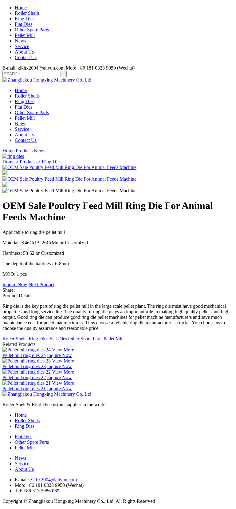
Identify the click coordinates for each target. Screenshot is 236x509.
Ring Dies (24, 18)
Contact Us (26, 57)
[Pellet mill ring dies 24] (26, 349)
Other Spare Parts (32, 29)
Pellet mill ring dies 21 (24, 388)
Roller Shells (27, 13)
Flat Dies (23, 24)
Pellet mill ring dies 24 (24, 355)
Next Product (41, 284)
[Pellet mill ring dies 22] (26, 372)
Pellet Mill (25, 35)
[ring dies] (13, 156)
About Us (24, 51)
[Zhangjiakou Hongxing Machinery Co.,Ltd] (46, 79)
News (20, 40)
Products (24, 150)
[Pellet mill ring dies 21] (26, 383)
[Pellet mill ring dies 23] (26, 360)
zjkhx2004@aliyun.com (53, 479)
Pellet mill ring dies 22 (24, 377)
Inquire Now (14, 284)
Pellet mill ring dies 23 (24, 366)
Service (22, 46)
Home (21, 7)
